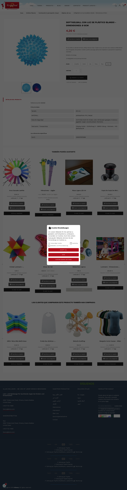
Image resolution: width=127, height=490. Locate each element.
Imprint (65, 262)
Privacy (61, 262)
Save (63, 254)
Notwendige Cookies (56, 243)
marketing (75, 243)
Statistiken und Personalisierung (59, 245)
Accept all (63, 249)
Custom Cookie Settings (63, 259)
